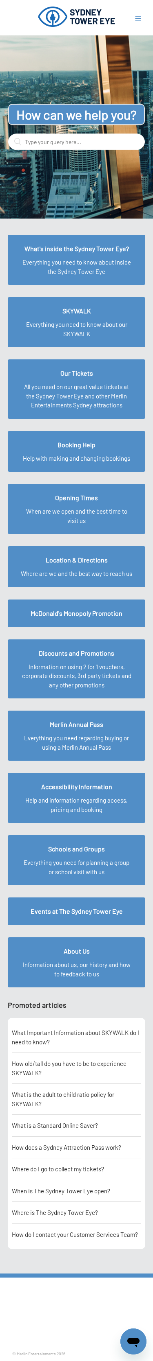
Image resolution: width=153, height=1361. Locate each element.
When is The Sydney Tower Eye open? (61, 1191)
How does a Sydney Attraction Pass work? (66, 1147)
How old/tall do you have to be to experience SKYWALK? (69, 1068)
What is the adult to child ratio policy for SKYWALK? (63, 1099)
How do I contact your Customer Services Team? (75, 1234)
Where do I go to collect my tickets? (58, 1169)
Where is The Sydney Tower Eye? (55, 1212)
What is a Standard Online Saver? (55, 1125)
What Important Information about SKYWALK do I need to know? (75, 1037)
